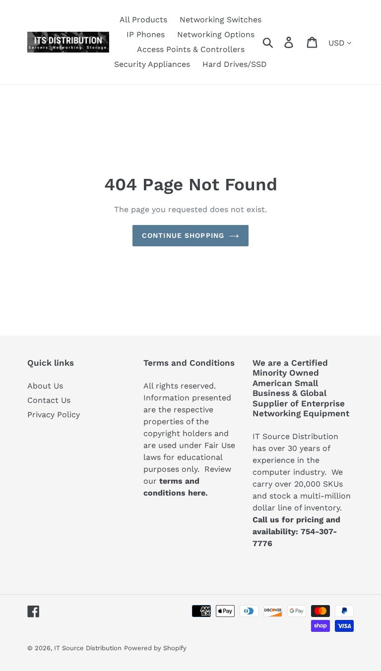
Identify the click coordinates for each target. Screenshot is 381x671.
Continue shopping (183, 235)
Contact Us (48, 400)
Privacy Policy (53, 414)
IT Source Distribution (88, 648)
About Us (45, 386)
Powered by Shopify (155, 648)
